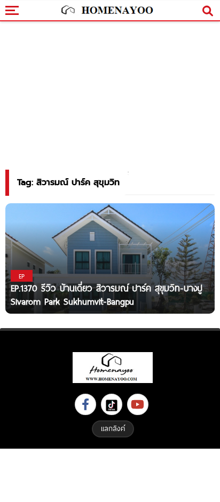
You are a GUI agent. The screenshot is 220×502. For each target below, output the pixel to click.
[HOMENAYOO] (106, 10)
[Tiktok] (111, 404)
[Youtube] (137, 404)
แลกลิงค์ (113, 428)
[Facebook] (85, 404)
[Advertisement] (110, 474)
